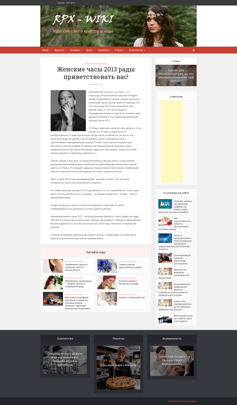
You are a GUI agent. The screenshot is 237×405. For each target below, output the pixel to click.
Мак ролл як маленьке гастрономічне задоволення (173, 273)
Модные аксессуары (96, 63)
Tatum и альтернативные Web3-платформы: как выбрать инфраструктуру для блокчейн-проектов (175, 242)
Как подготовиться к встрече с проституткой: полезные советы (174, 224)
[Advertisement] (172, 141)
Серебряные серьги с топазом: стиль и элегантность (76, 267)
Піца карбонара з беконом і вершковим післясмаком (182, 259)
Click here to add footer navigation (182, 401)
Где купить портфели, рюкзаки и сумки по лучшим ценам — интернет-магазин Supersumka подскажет (77, 303)
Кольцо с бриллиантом (132, 297)
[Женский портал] (83, 24)
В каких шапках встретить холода (129, 282)
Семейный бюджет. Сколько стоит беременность (172, 360)
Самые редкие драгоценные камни (130, 266)
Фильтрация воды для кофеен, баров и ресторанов (183, 318)
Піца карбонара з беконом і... (118, 366)
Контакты (70, 3)
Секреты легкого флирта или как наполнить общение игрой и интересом (65, 359)
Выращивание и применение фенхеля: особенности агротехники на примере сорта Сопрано (174, 289)
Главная (60, 3)
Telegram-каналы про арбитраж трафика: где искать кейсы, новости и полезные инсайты (175, 206)
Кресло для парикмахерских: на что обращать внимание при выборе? (176, 75)
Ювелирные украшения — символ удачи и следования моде (78, 284)
